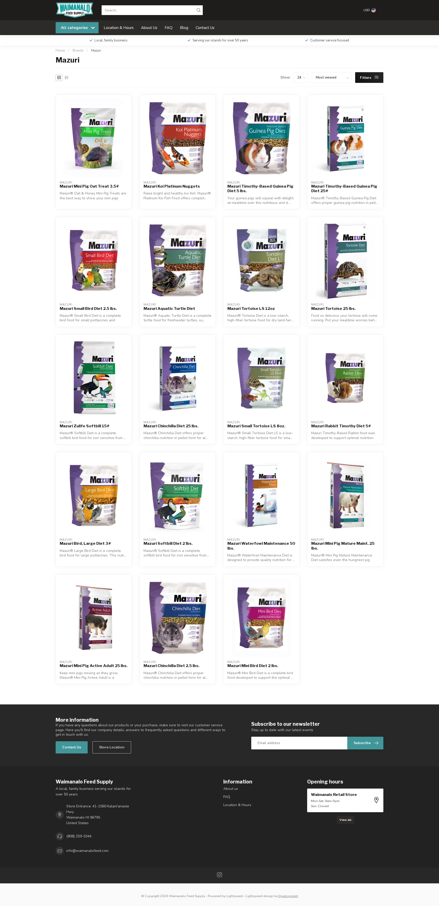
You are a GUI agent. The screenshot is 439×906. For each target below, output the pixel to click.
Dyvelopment (288, 896)
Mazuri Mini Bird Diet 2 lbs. (252, 665)
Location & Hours (119, 27)
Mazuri (96, 50)
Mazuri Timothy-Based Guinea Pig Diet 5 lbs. (260, 188)
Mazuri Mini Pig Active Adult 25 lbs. (94, 665)
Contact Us (205, 27)
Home (60, 50)
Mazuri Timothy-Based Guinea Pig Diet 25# (344, 188)
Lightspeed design (259, 896)
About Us (149, 27)
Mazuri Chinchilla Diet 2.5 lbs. (171, 665)
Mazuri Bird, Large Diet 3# (85, 543)
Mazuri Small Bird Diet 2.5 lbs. (88, 308)
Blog (184, 27)
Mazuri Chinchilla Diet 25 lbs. (171, 426)
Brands (78, 50)
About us (230, 788)
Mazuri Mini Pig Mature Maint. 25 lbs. (342, 545)
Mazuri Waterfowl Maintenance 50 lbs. (261, 545)
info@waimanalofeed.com (87, 850)
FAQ (169, 27)
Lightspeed (234, 896)
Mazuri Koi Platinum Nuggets (172, 186)
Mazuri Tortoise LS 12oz (251, 308)
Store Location (111, 747)
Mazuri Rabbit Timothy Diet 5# (341, 426)
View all (345, 820)
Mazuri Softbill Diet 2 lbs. (168, 543)
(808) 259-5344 (78, 836)
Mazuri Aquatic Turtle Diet (169, 308)
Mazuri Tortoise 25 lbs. (333, 308)
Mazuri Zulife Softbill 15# (84, 426)
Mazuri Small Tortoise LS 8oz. (256, 426)
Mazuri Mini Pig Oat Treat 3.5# (89, 186)
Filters (366, 77)
